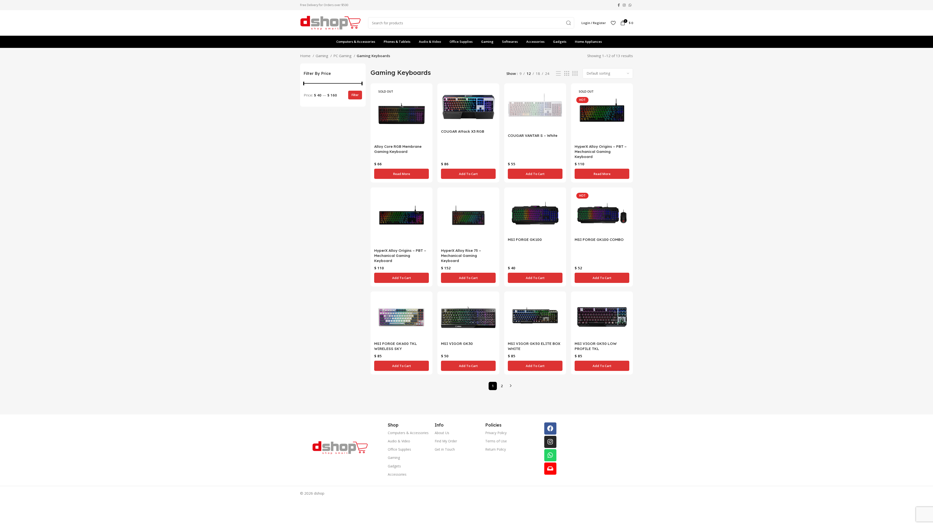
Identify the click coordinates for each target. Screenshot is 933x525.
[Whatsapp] (550, 455)
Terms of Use (496, 441)
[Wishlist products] (613, 23)
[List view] (558, 73)
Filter (355, 95)
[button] (468, 174)
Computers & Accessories (408, 432)
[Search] (568, 22)
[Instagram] (550, 442)
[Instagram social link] (624, 5)
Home (305, 55)
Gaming (322, 55)
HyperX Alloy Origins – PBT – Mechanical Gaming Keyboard (601, 151)
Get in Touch (445, 449)
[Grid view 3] (566, 73)
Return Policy (495, 449)
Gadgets (394, 466)
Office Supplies (399, 449)
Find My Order (446, 441)
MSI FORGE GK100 (525, 239)
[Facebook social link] (618, 5)
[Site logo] (330, 22)
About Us (442, 432)
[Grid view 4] (575, 73)
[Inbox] (550, 469)
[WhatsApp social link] (630, 5)
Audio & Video (399, 441)
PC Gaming (343, 55)
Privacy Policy (496, 432)
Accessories (397, 474)
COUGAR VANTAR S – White (532, 135)
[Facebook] (550, 428)
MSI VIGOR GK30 (457, 343)
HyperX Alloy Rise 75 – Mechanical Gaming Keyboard (461, 255)
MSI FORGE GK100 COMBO (599, 239)
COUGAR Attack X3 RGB (462, 131)
